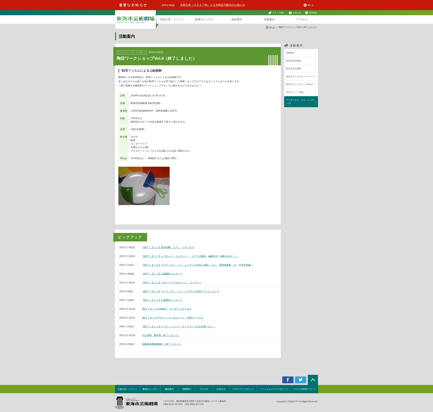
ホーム (272, 27)
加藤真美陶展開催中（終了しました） (162, 344)
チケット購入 (278, 12)
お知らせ (297, 12)
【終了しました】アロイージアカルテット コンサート (171, 282)
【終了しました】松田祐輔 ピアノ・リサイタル (168, 247)
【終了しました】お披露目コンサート (162, 273)
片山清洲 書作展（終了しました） (161, 335)
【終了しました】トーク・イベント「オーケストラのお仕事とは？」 (178, 326)
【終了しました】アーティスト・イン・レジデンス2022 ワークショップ (180, 291)
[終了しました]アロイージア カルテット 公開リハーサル (172, 317)
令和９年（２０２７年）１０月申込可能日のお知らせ (212, 5)
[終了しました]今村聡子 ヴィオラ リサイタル (166, 309)
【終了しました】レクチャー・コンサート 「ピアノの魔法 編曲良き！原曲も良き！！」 (190, 256)
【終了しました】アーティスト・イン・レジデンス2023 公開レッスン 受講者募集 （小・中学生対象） (197, 265)
